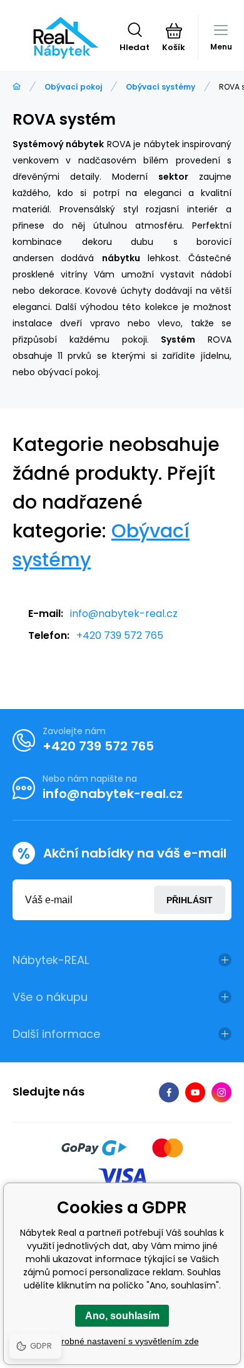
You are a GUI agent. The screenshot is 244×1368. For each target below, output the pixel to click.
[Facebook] (169, 1092)
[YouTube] (195, 1092)
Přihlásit (189, 900)
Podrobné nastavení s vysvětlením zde (122, 1341)
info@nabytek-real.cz (124, 613)
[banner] (66, 37)
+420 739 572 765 (119, 635)
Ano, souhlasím (122, 1315)
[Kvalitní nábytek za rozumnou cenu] (17, 87)
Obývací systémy (160, 86)
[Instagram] (221, 1092)
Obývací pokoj (73, 86)
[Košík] (173, 31)
